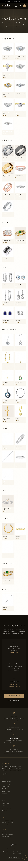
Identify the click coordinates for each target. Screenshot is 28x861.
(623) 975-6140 (14, 684)
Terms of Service (20, 851)
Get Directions (16, 701)
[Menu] (16, 6)
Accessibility (5, 851)
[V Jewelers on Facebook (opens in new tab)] (6, 774)
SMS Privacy (20, 853)
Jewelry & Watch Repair (7, 808)
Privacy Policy (13, 851)
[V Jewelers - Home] (6, 5)
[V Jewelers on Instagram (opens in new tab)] (3, 774)
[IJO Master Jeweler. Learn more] (14, 845)
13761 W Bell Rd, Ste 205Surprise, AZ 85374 (10, 835)
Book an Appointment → (14, 686)
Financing (4, 810)
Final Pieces (4, 793)
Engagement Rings (6, 781)
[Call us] (24, 5)
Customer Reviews (6, 803)
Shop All (4, 788)
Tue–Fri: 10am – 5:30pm (7, 820)
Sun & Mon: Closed (6, 825)
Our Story (4, 800)
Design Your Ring (6, 784)
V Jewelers (5, 763)
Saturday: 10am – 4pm (7, 822)
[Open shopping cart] (20, 5)
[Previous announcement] (2, 1)
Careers (8, 813)
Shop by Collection (6, 791)
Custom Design (5, 786)
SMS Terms (14, 853)
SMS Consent (7, 853)
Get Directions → (14, 652)
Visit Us (3, 805)
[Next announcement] (26, 1)
